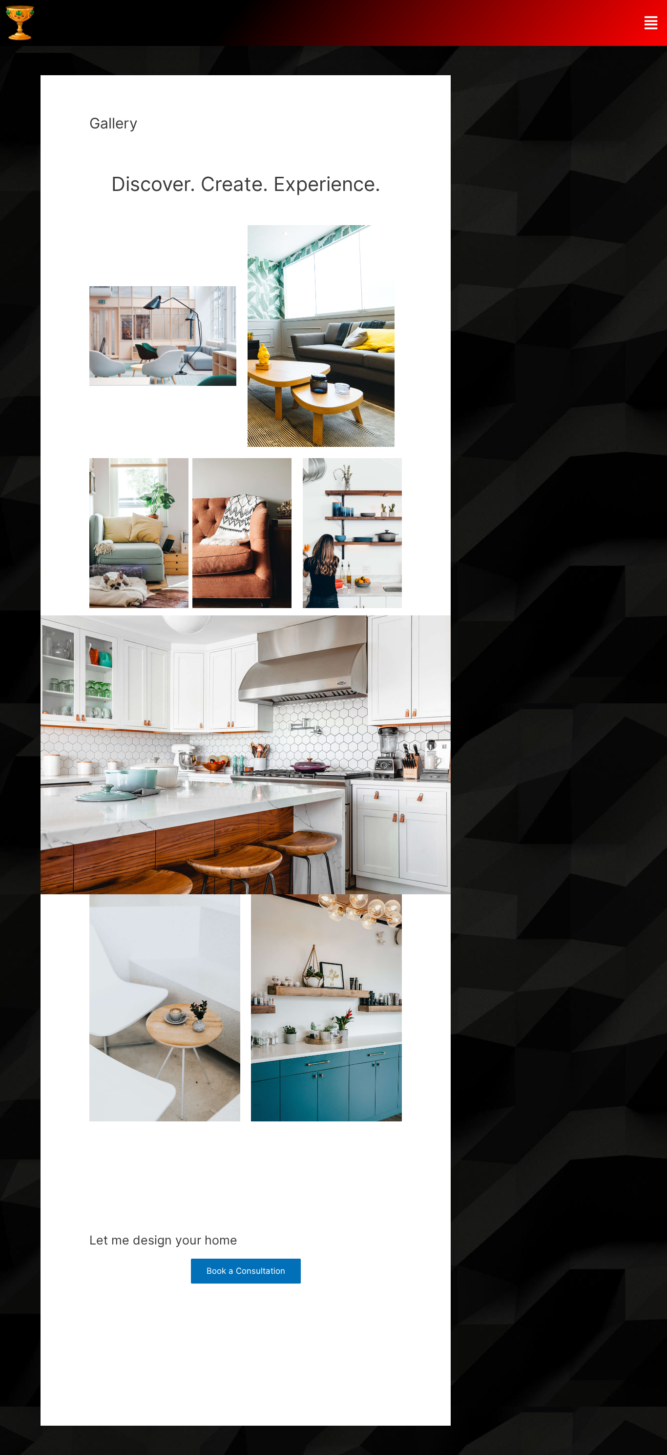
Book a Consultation (246, 1271)
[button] (651, 23)
